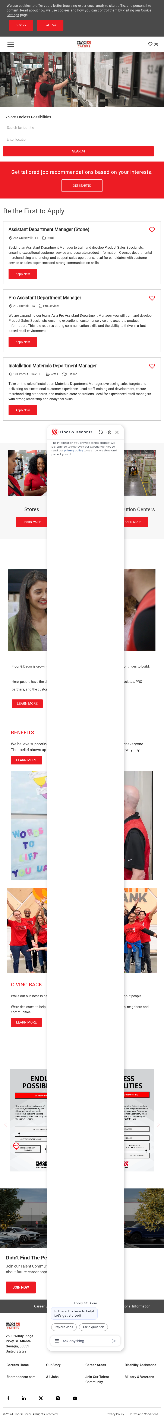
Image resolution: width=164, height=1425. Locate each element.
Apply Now (23, 274)
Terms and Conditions (143, 1414)
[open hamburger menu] (11, 44)
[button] (78, 151)
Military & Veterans (139, 1377)
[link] (27, 703)
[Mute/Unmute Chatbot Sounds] (109, 432)
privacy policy (73, 450)
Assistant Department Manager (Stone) (49, 229)
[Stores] (31, 488)
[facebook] (8, 1398)
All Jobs (52, 1377)
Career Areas (95, 1365)
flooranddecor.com (21, 1377)
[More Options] (57, 1340)
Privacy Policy (115, 1414)
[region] (85, 886)
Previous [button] (5, 1125)
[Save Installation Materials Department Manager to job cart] (152, 366)
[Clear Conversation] (101, 432)
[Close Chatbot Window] (117, 432)
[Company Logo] (84, 44)
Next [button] (158, 1125)
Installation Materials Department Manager (53, 365)
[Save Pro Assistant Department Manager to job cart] (152, 298)
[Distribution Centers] (132, 488)
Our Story (53, 1365)
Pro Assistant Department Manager (45, 297)
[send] (114, 1341)
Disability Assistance (140, 1365)
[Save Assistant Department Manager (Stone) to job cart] (152, 230)
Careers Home (18, 1365)
